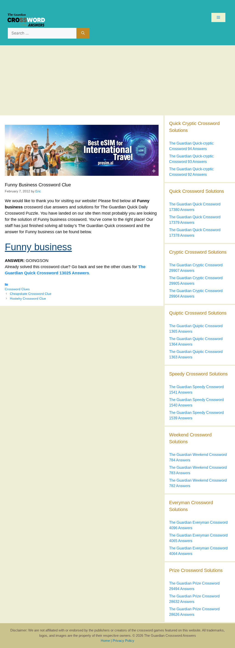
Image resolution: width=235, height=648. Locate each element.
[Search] (83, 33)
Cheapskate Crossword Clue (30, 294)
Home (105, 640)
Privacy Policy (123, 640)
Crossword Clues (17, 289)
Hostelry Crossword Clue (28, 298)
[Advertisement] (117, 80)
